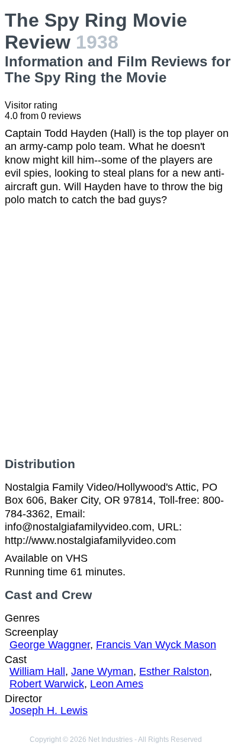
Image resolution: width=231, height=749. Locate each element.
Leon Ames (116, 684)
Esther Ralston (174, 671)
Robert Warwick (46, 684)
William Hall (37, 671)
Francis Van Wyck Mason (156, 645)
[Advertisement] (115, 331)
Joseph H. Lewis (48, 710)
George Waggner (49, 645)
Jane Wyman (102, 671)
